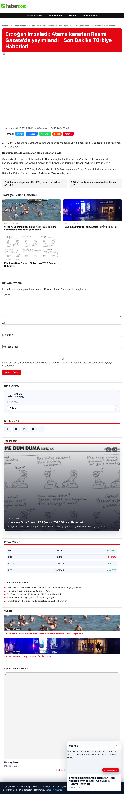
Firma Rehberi (56, 15)
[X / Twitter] (16, 429)
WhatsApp (45, 134)
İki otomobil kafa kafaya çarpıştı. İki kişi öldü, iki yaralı (31, 597)
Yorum (7, 294)
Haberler (6, 25)
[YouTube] (33, 429)
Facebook (32, 134)
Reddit (57, 134)
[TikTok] (41, 429)
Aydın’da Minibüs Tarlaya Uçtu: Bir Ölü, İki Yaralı (29, 591)
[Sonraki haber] (114, 449)
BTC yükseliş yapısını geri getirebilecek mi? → (93, 184)
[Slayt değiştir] (56, 770)
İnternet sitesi (10, 346)
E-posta (7, 334)
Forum (72, 15)
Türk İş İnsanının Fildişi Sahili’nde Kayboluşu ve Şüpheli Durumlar (37, 601)
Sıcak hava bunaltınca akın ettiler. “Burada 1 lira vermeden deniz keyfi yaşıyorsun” (45, 587)
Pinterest (68, 134)
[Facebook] (7, 429)
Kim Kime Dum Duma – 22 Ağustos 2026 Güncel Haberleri (34, 594)
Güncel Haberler (34, 15)
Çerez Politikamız (53, 789)
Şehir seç (12, 402)
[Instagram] (24, 429)
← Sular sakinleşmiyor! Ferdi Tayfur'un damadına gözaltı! (32, 184)
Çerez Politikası (90, 15)
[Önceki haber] (108, 449)
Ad (4, 322)
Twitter (20, 134)
